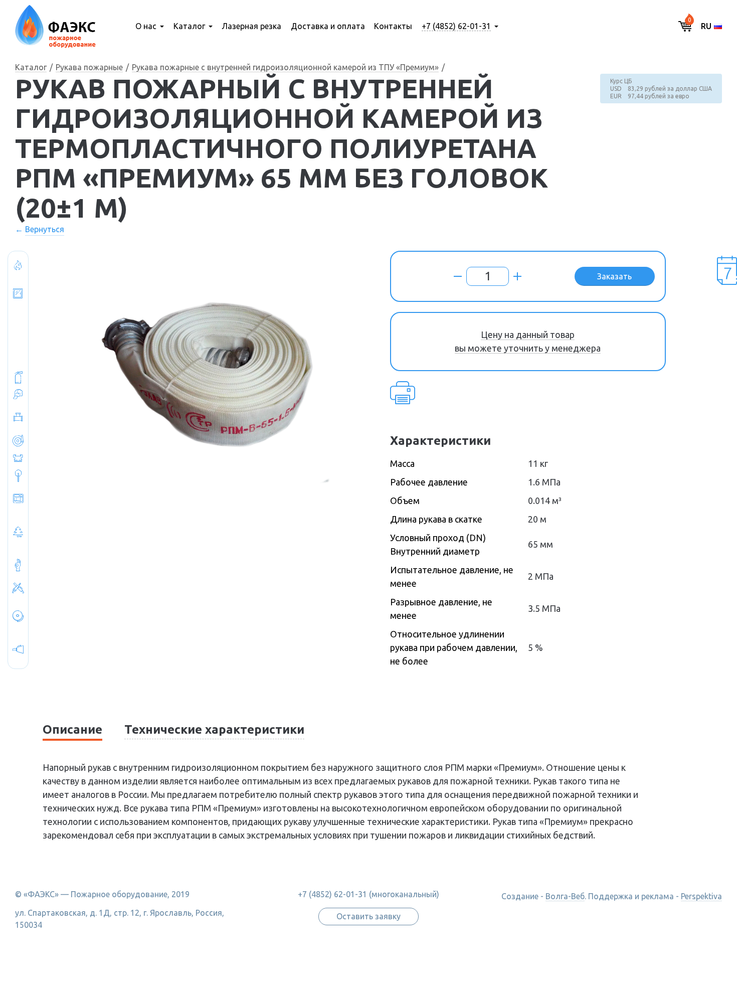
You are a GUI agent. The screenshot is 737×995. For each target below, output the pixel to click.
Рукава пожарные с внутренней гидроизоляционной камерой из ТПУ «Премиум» (285, 67)
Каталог (189, 26)
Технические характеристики (214, 729)
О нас (145, 26)
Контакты (393, 26)
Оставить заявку (368, 916)
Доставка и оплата (328, 26)
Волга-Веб (565, 896)
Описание (72, 729)
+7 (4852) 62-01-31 (456, 26)
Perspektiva (701, 896)
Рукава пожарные (89, 67)
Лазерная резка (251, 26)
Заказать (614, 276)
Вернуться (44, 229)
